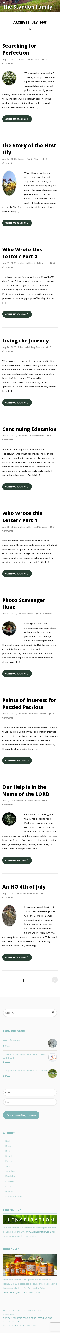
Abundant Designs (25, 1325)
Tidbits (30, 613)
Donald (21, 435)
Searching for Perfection (19, 49)
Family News (33, 59)
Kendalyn (10, 1176)
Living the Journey (25, 340)
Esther (20, 59)
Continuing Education (29, 429)
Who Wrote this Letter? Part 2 (22, 253)
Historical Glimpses (37, 263)
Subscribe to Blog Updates (21, 1115)
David (8, 1151)
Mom (8, 1186)
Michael (21, 263)
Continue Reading (15, 119)
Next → (54, 980)
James (20, 613)
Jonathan (10, 1171)
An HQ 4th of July (24, 886)
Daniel (8, 1146)
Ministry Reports (35, 347)
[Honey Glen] (30, 1275)
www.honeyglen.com (14, 1292)
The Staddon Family (27, 6)
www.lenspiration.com (39, 1231)
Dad (7, 1140)
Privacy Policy (11, 1318)
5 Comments (46, 613)
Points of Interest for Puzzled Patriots (29, 704)
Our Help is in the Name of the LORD (26, 790)
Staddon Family (13, 1196)
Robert (20, 347)
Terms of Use (28, 1318)
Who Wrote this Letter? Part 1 (22, 517)
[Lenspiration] (30, 1223)
